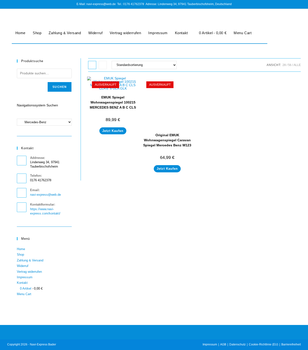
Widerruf (95, 33)
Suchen (59, 87)
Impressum (157, 33)
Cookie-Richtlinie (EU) (263, 344)
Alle (297, 65)
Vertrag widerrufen (125, 33)
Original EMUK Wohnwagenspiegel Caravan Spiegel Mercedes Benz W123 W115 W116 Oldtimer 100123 (167, 142)
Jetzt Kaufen (112, 131)
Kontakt (181, 33)
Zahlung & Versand (65, 33)
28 (284, 65)
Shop (37, 33)
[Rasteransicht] (92, 65)
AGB (223, 344)
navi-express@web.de (45, 194)
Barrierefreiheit (291, 344)
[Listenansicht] (103, 65)
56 (289, 65)
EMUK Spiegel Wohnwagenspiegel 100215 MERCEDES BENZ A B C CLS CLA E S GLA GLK (113, 104)
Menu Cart (242, 33)
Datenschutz (237, 344)
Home (20, 33)
